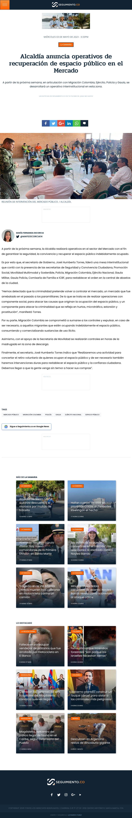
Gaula (58, 414)
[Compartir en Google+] (61, 123)
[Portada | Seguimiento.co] (66, 781)
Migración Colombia (32, 414)
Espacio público (92, 414)
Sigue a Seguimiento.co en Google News (29, 426)
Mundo (75, 719)
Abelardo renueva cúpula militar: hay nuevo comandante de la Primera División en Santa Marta (37, 548)
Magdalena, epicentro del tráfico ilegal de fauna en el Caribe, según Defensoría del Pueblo (39, 737)
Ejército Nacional (73, 414)
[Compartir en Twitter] (53, 123)
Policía (48, 414)
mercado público (11, 414)
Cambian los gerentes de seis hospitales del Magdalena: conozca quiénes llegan (39, 695)
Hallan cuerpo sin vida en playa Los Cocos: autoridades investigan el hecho (91, 506)
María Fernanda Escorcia (30, 233)
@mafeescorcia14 (31, 236)
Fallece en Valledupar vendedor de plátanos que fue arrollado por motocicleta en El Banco (40, 650)
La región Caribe (28, 631)
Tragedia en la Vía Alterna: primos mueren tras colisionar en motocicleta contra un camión (39, 591)
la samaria (65, 45)
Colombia (77, 631)
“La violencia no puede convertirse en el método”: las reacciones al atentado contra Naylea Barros (92, 548)
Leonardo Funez (75, 815)
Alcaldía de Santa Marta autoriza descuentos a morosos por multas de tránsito (35, 504)
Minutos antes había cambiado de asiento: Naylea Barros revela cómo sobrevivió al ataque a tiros (91, 591)
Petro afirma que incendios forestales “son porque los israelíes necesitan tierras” (89, 652)
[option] (66, 168)
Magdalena (26, 675)
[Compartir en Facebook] (46, 123)
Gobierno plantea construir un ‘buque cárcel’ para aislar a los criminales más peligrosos (91, 695)
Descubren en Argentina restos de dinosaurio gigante (90, 741)
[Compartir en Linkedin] (69, 123)
